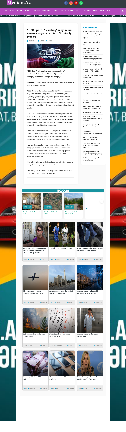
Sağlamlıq (87, 10)
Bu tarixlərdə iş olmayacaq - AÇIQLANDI (93, 82)
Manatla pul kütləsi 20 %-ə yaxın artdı (92, 95)
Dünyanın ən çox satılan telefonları (91, 101)
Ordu (108, 10)
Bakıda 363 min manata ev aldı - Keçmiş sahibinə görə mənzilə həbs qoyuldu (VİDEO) (92, 35)
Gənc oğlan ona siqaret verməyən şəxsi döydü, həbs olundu (91, 50)
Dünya (55, 10)
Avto (102, 10)
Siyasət (12, 10)
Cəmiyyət (36, 10)
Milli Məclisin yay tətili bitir (92, 112)
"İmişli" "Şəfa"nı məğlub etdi (91, 43)
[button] (24, 201)
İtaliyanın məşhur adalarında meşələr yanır (93, 76)
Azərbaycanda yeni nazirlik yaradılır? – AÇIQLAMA (92, 70)
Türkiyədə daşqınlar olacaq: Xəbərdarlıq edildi (93, 126)
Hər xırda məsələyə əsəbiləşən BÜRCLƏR (90, 138)
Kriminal (20, 10)
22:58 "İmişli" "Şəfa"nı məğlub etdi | (62, 16)
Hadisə (27, 10)
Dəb (61, 10)
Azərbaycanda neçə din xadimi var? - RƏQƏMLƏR (92, 64)
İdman (95, 10)
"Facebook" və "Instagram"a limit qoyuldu (92, 132)
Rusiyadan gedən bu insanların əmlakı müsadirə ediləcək (92, 119)
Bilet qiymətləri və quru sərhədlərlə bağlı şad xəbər (92, 58)
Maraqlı (78, 10)
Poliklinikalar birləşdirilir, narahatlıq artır (91, 159)
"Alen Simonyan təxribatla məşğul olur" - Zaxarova (92, 107)
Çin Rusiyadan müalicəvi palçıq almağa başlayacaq (92, 153)
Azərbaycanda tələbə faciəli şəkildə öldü (93, 89)
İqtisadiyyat (46, 10)
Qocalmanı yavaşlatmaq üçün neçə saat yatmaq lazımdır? (91, 145)
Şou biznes (69, 10)
